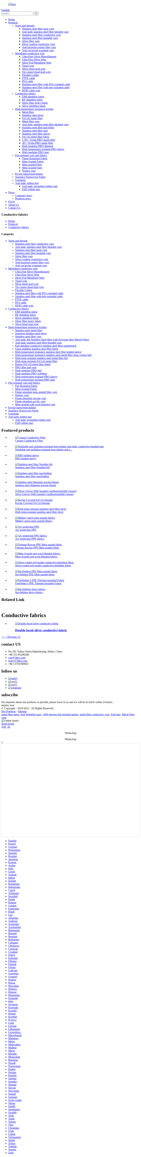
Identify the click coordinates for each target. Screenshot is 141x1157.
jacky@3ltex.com (17, 660)
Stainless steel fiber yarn (28, 336)
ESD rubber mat (31, 189)
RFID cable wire (31, 90)
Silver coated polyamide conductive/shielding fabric (43, 565)
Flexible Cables (30, 75)
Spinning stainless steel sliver (31, 333)
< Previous (11, 636)
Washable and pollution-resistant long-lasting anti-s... (43, 449)
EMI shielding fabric (33, 96)
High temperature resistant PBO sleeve (43, 149)
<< (2, 636)
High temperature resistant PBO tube (35, 379)
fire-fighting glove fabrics (29, 592)
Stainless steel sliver (33, 115)
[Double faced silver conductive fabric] (36, 623)
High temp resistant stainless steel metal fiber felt (41, 358)
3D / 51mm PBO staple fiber (37, 143)
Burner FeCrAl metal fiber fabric (33, 364)
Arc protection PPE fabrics (29, 538)
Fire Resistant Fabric (26, 385)
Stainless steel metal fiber (28, 330)
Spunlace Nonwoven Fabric (30, 177)
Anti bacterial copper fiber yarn (39, 47)
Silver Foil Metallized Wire (36, 62)
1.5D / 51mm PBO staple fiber (38, 139)
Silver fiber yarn (31, 41)
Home (11, 19)
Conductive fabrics (25, 93)
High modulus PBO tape (35, 152)
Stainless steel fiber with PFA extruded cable (46, 84)
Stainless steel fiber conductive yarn (41, 34)
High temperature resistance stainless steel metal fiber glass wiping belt (53, 355)
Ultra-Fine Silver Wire (34, 59)
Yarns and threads (24, 25)
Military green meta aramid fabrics (33, 520)
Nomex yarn (29, 170)
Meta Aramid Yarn (32, 167)
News (11, 192)
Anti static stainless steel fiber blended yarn (45, 31)
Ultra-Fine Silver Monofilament (39, 56)
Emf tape (116, 714)
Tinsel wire (28, 65)
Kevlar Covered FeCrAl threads (32, 503)
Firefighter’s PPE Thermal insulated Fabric (38, 583)
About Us (13, 204)
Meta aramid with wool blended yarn (35, 404)
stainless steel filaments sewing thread (35, 485)
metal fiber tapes (10, 714)
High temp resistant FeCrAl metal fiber (36, 361)
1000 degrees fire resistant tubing (60, 714)
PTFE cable (28, 78)
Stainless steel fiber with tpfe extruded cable (45, 87)
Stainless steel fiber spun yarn (38, 28)
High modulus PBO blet (28, 370)
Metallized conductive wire (30, 53)
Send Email (7, 723)
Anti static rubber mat (27, 183)
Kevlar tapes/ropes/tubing (29, 173)
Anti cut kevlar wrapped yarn (38, 50)
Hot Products (8, 711)
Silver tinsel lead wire (33, 68)
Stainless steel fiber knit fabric (38, 127)
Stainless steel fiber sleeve (36, 133)
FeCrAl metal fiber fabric (35, 136)
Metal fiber (28, 112)
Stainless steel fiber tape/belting (32, 476)
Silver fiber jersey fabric (35, 102)
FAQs (11, 201)
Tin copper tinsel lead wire (36, 72)
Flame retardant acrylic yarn (30, 401)
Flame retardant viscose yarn (30, 398)
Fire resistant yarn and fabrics (31, 155)
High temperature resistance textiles (34, 109)
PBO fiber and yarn (25, 367)
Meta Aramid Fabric (33, 161)
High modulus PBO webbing (31, 373)
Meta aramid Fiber (32, 164)
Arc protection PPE (25, 529)
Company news (23, 195)
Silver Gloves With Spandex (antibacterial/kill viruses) (44, 494)
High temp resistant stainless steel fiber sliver (39, 512)
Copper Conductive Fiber (29, 440)
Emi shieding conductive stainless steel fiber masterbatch (45, 345)
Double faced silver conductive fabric (41, 630)
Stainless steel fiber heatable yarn (40, 38)
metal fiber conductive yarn (94, 714)
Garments (20, 180)
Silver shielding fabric (34, 105)
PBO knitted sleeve (25, 458)
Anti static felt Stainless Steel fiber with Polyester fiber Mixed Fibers (52, 339)
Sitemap (22, 711)
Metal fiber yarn (30, 121)
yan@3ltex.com (16, 657)
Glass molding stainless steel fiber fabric (36, 348)
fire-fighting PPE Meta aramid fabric (35, 574)
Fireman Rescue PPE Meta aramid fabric (37, 547)
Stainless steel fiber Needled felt (32, 467)
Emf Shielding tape (30, 714)
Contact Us (14, 207)
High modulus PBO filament (37, 146)
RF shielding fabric (32, 99)
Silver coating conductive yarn (38, 44)
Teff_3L (5, 726)
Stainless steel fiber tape (35, 130)
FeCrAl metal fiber (32, 118)
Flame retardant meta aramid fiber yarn (36, 392)
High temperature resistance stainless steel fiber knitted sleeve (48, 351)
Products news (23, 198)
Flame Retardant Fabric (34, 158)
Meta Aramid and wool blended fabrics (36, 556)
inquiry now (8, 705)
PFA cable (27, 81)
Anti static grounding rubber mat (39, 186)
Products (13, 22)
